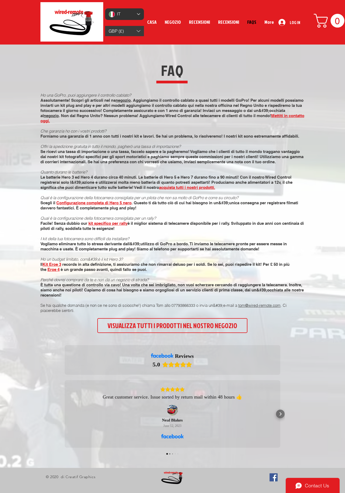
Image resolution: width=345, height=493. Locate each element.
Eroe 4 (53, 269)
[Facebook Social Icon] (274, 477)
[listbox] (124, 31)
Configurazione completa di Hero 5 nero (94, 202)
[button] (124, 31)
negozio (123, 100)
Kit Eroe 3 (52, 264)
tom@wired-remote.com (259, 305)
